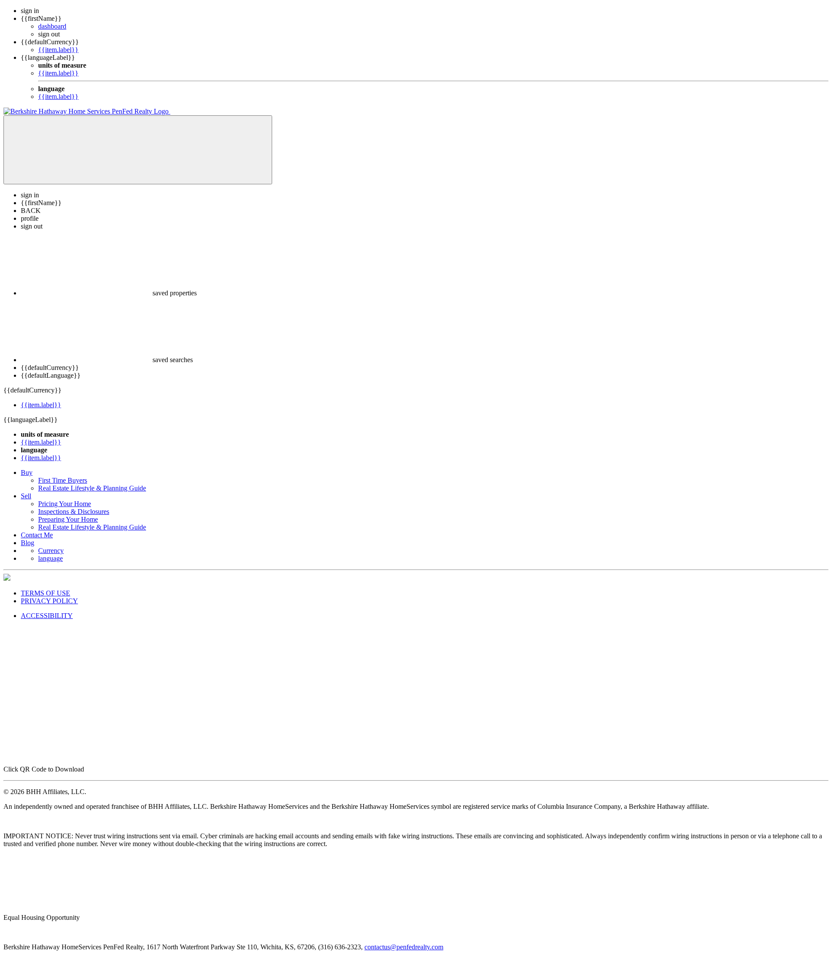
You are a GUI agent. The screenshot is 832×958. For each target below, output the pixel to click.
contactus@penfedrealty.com (403, 947)
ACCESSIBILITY (47, 615)
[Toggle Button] (137, 149)
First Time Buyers (62, 480)
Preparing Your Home (68, 519)
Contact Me (37, 535)
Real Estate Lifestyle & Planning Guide (92, 488)
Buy (26, 472)
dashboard (52, 26)
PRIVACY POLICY (49, 601)
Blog (27, 542)
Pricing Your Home (64, 503)
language (50, 558)
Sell (26, 496)
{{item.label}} (58, 49)
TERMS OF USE (45, 593)
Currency (51, 550)
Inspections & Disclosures (73, 511)
